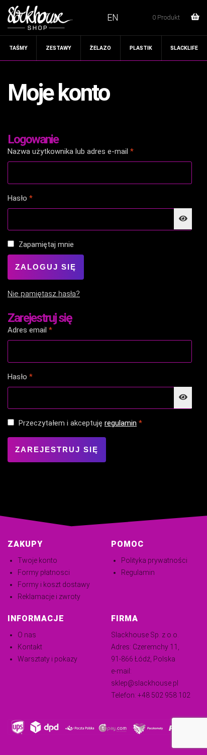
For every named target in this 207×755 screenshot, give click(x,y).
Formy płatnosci (44, 572)
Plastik (141, 48)
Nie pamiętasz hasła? (44, 293)
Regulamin (138, 572)
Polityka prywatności (154, 560)
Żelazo (100, 48)
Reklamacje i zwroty (49, 597)
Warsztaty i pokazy (47, 659)
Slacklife (184, 48)
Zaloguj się (45, 267)
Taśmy (18, 48)
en (113, 17)
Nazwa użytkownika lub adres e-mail (89, 151)
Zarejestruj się (56, 449)
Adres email (48, 329)
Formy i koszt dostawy (54, 584)
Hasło (38, 198)
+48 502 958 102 (164, 695)
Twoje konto (37, 560)
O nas (27, 635)
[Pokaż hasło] (183, 219)
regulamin (121, 423)
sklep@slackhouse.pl (144, 683)
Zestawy (58, 48)
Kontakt (30, 647)
